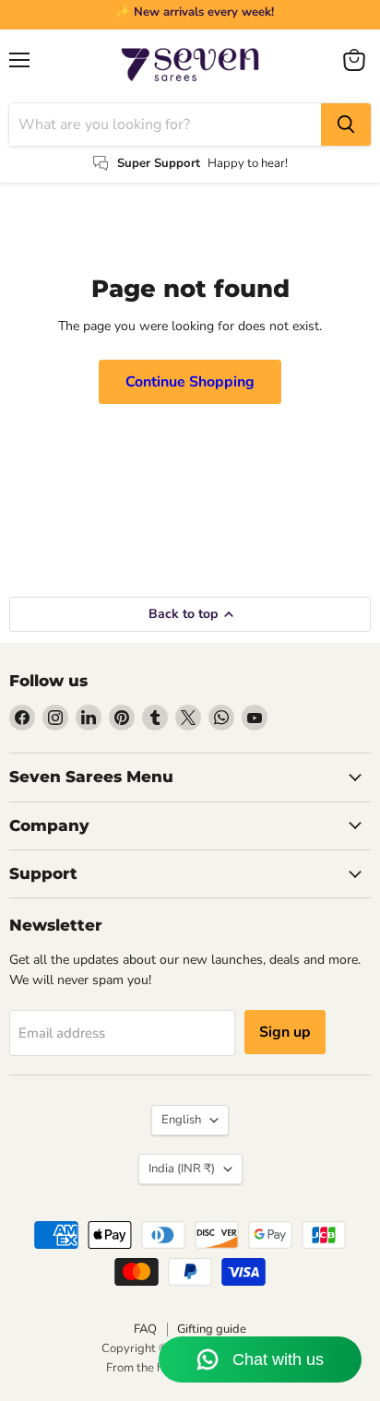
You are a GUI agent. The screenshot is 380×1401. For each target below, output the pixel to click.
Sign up (285, 1032)
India (181, 1168)
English (181, 1119)
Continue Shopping (190, 382)
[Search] (346, 124)
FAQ (145, 1329)
